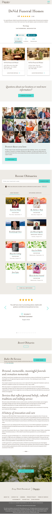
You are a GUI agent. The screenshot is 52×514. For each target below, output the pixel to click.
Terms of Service (43, 497)
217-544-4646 (9, 362)
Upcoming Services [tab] (35, 192)
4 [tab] (23, 333)
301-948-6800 (32, 68)
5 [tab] (25, 333)
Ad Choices (36, 499)
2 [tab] (19, 333)
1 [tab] (17, 333)
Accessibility (16, 499)
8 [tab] (31, 333)
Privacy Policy (31, 497)
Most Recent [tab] (14, 192)
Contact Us (14, 497)
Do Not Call (26, 499)
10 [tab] (35, 333)
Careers (22, 497)
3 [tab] (21, 333)
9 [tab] (33, 333)
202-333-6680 (8, 68)
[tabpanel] (26, 312)
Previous (5, 310)
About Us (6, 497)
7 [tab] (29, 333)
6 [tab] (27, 333)
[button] (48, 2)
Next (46, 307)
